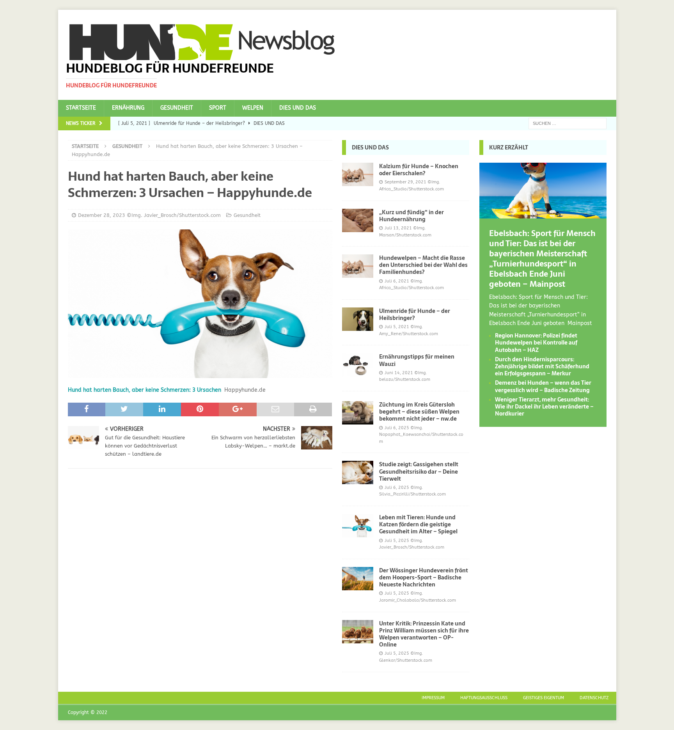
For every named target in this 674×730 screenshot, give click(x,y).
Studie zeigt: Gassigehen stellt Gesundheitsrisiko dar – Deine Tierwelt (418, 471)
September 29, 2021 (405, 182)
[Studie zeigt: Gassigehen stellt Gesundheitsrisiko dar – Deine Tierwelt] (357, 472)
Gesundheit (176, 108)
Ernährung (128, 108)
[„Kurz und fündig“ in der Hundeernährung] (357, 220)
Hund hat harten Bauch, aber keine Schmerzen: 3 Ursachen (144, 390)
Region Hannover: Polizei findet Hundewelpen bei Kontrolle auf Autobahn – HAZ (536, 342)
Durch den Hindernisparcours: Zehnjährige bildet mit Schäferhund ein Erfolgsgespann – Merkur (542, 366)
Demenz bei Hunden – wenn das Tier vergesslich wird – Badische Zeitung (543, 386)
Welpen (252, 108)
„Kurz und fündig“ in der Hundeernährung (411, 216)
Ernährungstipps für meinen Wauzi (416, 360)
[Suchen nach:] (568, 123)
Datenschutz (594, 697)
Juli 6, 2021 (397, 281)
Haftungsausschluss (483, 697)
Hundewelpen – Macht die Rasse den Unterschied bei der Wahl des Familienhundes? (423, 265)
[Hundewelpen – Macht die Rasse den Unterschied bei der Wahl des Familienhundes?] (357, 266)
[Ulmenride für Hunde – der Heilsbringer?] (357, 319)
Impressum (433, 697)
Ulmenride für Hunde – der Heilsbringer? (414, 314)
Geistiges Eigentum (543, 697)
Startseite (81, 108)
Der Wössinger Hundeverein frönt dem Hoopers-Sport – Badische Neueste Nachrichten (423, 577)
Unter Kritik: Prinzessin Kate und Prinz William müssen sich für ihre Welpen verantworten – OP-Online (424, 634)
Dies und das (297, 108)
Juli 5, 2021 (397, 326)
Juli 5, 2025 (397, 540)
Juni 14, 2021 (399, 372)
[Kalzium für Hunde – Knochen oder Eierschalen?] (357, 174)
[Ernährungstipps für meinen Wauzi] (357, 365)
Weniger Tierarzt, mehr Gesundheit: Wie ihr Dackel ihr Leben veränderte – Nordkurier (544, 406)
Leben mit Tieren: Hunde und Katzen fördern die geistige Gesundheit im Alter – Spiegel (418, 524)
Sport (217, 108)
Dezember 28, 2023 (101, 215)
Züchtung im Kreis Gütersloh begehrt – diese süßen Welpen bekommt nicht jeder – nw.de (419, 411)
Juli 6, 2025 (397, 427)
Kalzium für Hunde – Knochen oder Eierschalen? (418, 170)
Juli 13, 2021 (398, 228)
